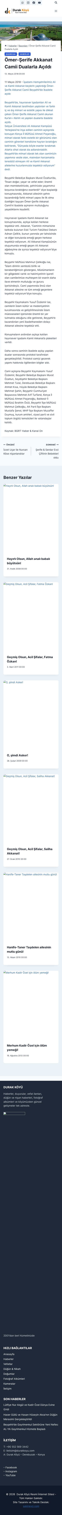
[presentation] (31, 518)
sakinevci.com (31, 1506)
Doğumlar (9, 1373)
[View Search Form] (56, 2)
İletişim (7, 1388)
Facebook (11, 1467)
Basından (11, 54)
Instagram (11, 1471)
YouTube (10, 1475)
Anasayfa (8, 1354)
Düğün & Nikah (12, 1368)
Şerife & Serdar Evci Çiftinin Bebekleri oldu (47, 451)
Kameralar (9, 1383)
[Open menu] (56, 11)
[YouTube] (39, 2)
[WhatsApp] (22, 2)
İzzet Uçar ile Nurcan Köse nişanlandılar (15, 449)
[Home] (6, 45)
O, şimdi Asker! (17, 755)
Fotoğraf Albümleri (14, 1378)
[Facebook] (33, 2)
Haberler (25, 54)
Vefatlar (8, 1364)
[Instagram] (28, 2)
